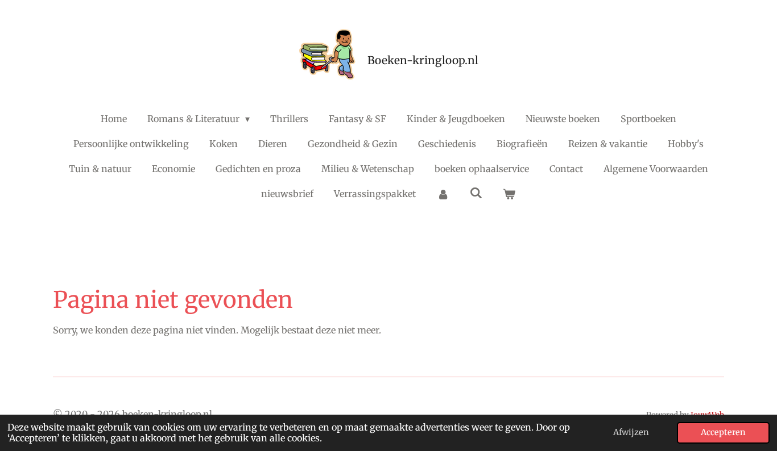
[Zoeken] (476, 192)
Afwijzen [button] (631, 432)
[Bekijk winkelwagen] (509, 193)
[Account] (442, 193)
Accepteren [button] (723, 432)
